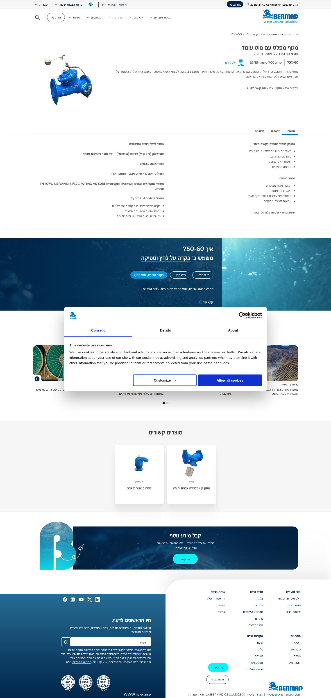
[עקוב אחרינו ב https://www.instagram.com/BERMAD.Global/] (72, 601)
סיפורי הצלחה (255, 669)
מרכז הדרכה (256, 625)
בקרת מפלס (252, 34)
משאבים (96, 17)
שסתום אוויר (293, 612)
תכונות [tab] (291, 131)
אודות (76, 17)
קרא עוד (208, 302)
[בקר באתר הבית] (286, 686)
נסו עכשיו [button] (235, 4)
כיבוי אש (296, 649)
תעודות (259, 656)
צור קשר (56, 17)
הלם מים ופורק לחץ (289, 598)
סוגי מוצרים (293, 592)
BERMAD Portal (114, 4)
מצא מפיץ (217, 679)
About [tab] (233, 330)
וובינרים (258, 605)
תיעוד (259, 643)
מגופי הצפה (294, 605)
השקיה (296, 643)
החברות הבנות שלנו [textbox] (73, 4)
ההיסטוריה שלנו (216, 598)
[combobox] (70, 4)
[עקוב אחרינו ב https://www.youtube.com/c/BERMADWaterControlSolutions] (81, 601)
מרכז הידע (256, 592)
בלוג (260, 598)
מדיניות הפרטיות (81, 662)
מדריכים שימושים (253, 612)
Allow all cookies (230, 380)
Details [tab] (165, 330)
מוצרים (284, 34)
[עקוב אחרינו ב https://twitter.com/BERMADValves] (89, 601)
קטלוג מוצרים (162, 17)
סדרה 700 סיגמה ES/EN (266, 62)
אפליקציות (257, 663)
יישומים (138, 17)
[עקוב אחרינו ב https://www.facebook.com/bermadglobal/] (65, 601)
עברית (43, 4)
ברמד (295, 34)
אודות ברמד (218, 592)
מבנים (297, 656)
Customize (162, 380)
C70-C (139, 482)
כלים (260, 649)
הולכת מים (294, 663)
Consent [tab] (98, 330)
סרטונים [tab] (259, 131)
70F (191, 482)
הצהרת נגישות (255, 694)
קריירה (221, 612)
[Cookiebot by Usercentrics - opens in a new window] (242, 315)
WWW (129, 694)
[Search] (39, 17)
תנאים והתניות (294, 694)
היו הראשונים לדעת (131, 620)
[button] (167, 403)
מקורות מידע (255, 636)
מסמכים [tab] (275, 131)
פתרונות (117, 17)
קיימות (221, 605)
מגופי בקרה (270, 34)
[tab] (202, 275)
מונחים (259, 618)
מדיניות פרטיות (275, 694)
